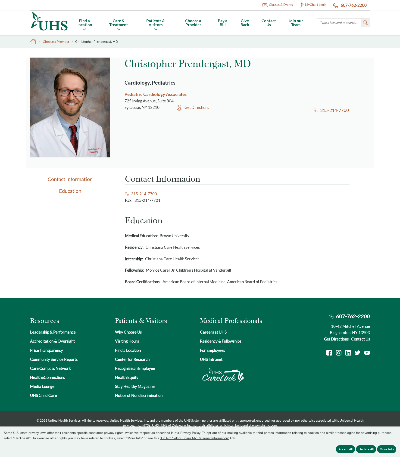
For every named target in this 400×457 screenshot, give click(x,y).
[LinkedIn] (348, 353)
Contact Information (70, 179)
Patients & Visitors (155, 22)
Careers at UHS (213, 332)
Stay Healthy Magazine (135, 386)
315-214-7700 (334, 110)
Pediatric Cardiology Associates (156, 94)
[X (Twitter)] (357, 353)
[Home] (49, 31)
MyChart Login (316, 4)
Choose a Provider (193, 22)
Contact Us (269, 22)
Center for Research (132, 359)
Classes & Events (281, 4)
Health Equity (126, 377)
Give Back (245, 22)
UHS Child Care (43, 395)
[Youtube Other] (367, 353)
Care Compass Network (50, 368)
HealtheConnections (47, 377)
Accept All (345, 449)
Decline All (366, 449)
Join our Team (296, 22)
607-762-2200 (353, 5)
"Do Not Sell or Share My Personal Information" (194, 438)
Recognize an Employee (135, 368)
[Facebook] (329, 353)
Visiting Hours (127, 341)
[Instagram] (338, 353)
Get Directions (196, 107)
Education (70, 191)
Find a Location (84, 22)
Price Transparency (46, 350)
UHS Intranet (211, 359)
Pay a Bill (222, 22)
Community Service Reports (54, 359)
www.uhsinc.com (264, 425)
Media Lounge (42, 386)
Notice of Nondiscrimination (138, 395)
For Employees (212, 350)
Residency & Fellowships (220, 341)
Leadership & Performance (53, 332)
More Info (387, 449)
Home (33, 41)
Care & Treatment (118, 22)
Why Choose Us (128, 332)
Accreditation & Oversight (52, 341)
